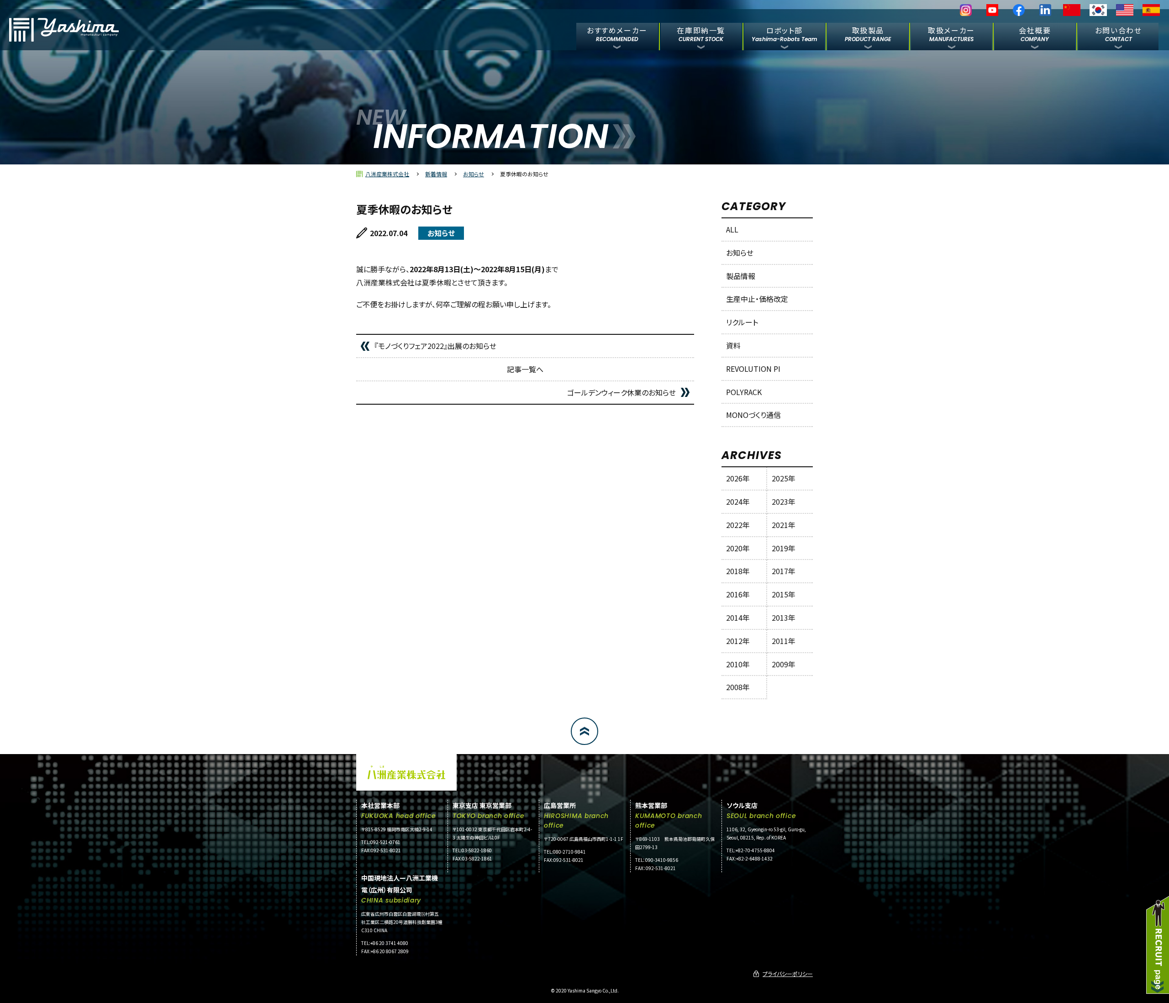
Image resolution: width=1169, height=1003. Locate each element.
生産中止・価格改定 (757, 298)
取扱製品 (868, 33)
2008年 (738, 686)
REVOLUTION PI (753, 368)
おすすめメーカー (617, 33)
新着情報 (436, 174)
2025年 (783, 478)
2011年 (783, 640)
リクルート (742, 322)
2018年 (738, 570)
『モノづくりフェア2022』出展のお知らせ (435, 345)
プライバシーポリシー (788, 973)
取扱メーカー (951, 33)
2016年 (738, 594)
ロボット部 (784, 33)
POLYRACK (744, 391)
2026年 (738, 478)
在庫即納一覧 (701, 33)
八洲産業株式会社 (387, 174)
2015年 (783, 594)
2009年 (783, 664)
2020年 (738, 548)
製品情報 (740, 275)
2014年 (738, 617)
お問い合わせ (1118, 33)
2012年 (738, 640)
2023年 (783, 501)
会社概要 (1035, 33)
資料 (733, 345)
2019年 (783, 548)
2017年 (783, 570)
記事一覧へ (525, 369)
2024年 (738, 501)
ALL (732, 229)
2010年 (738, 664)
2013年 (783, 617)
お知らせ (473, 174)
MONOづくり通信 (753, 414)
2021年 (783, 524)
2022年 (738, 524)
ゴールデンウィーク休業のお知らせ (621, 392)
